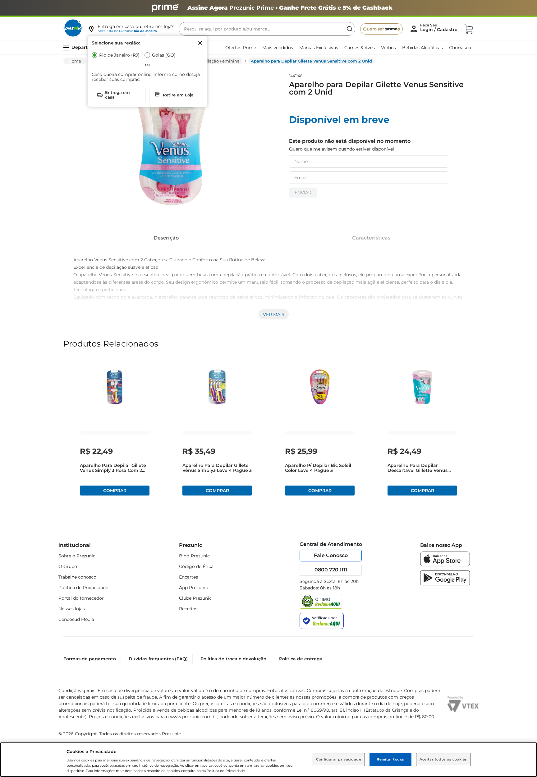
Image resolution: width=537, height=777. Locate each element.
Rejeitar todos (390, 759)
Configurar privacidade (338, 759)
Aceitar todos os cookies (443, 759)
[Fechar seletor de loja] (200, 43)
